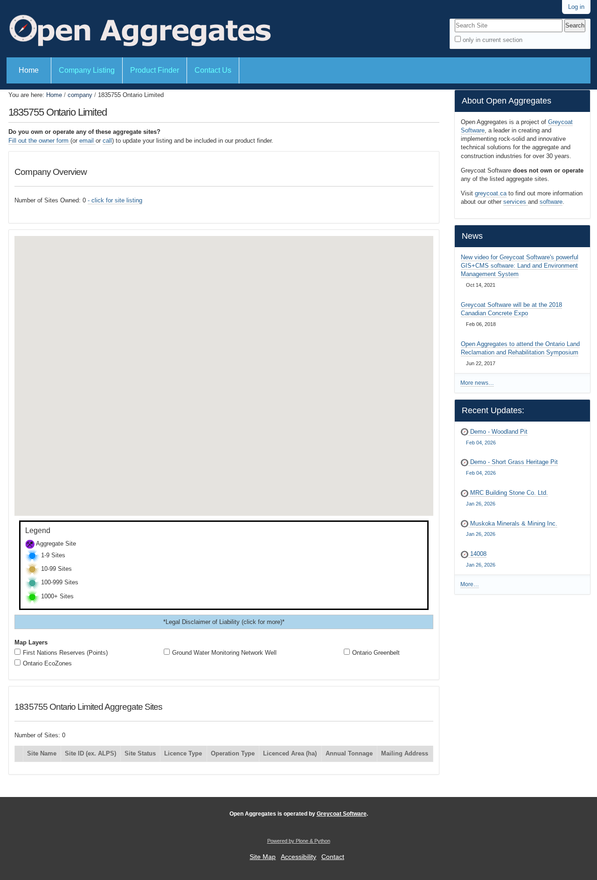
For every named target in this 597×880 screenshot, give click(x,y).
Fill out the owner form (39, 140)
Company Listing (87, 70)
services (515, 201)
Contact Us (212, 70)
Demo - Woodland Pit (497, 436)
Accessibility (298, 856)
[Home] (139, 28)
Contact (332, 856)
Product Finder (154, 70)
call (107, 140)
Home (29, 70)
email (87, 140)
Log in (576, 6)
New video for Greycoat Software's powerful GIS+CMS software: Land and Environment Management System (519, 266)
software (551, 201)
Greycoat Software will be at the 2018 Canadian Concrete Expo (511, 309)
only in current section (492, 39)
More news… (477, 383)
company (80, 94)
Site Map (263, 856)
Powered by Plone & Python (298, 841)
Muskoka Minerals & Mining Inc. (511, 528)
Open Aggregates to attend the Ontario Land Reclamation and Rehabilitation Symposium (520, 348)
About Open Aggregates (506, 100)
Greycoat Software (342, 814)
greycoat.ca (491, 193)
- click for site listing (115, 200)
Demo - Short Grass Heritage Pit (512, 467)
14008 (480, 559)
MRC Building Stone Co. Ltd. (507, 497)
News (472, 236)
